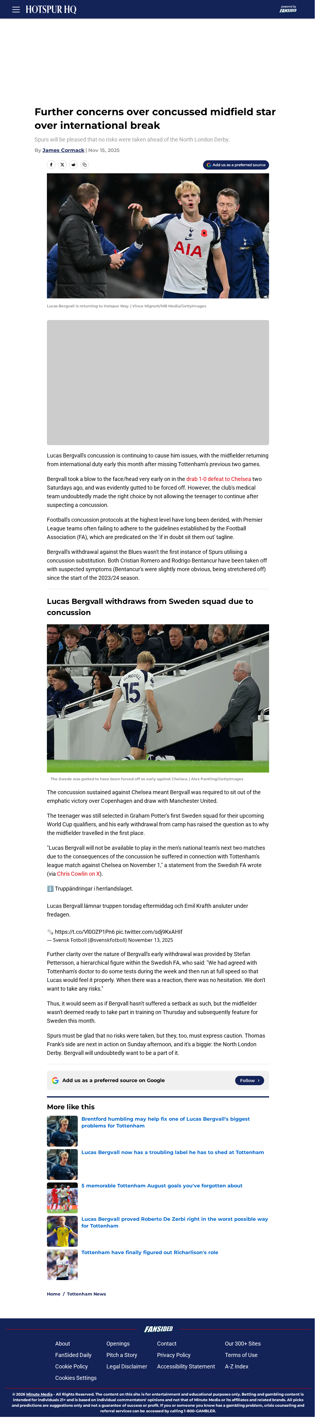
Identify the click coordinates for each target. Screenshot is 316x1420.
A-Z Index (236, 1366)
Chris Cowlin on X (78, 873)
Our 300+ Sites (243, 1343)
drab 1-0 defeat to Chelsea (219, 479)
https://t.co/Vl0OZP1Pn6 (85, 932)
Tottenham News (86, 1294)
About (62, 1343)
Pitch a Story (121, 1355)
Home (53, 1294)
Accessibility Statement (186, 1366)
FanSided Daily (73, 1355)
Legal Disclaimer (126, 1366)
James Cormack (63, 150)
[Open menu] (16, 9)
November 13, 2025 (150, 940)
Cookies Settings (76, 1378)
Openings (118, 1343)
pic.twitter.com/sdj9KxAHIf (149, 932)
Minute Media (39, 1394)
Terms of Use (241, 1355)
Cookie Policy (71, 1366)
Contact (167, 1343)
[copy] (84, 164)
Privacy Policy (174, 1355)
